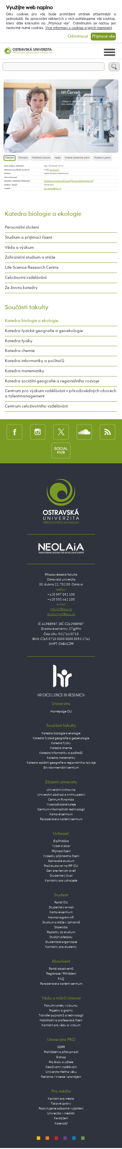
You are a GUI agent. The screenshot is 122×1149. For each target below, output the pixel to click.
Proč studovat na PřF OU (61, 866)
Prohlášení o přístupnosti (61, 1052)
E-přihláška (61, 841)
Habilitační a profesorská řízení (61, 1020)
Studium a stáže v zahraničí (61, 922)
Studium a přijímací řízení (28, 237)
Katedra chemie (20, 351)
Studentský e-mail (61, 907)
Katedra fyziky (19, 341)
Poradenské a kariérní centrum (61, 819)
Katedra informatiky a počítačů (34, 361)
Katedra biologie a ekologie (57, 181)
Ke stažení (61, 1118)
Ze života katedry (21, 288)
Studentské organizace (61, 942)
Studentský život (61, 875)
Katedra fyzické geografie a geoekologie (44, 331)
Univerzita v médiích (61, 1113)
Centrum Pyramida (61, 799)
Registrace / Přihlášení (61, 973)
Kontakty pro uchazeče (61, 880)
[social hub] (61, 450)
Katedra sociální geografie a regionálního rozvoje (52, 381)
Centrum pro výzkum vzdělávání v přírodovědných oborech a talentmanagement (60, 393)
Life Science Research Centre (32, 267)
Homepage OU (61, 711)
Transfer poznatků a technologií (61, 1015)
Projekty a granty (102, 158)
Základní (9, 158)
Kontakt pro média (61, 1098)
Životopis (23, 158)
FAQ (61, 979)
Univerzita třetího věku (61, 1072)
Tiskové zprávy (61, 1103)
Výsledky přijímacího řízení (61, 856)
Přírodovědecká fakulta (82, 181)
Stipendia (61, 927)
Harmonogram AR (61, 917)
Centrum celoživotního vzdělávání (36, 406)
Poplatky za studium (61, 932)
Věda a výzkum (19, 248)
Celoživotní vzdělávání (26, 278)
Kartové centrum (61, 814)
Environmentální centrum (61, 767)
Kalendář (61, 1123)
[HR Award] (61, 680)
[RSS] (107, 432)
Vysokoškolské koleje (61, 804)
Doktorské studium (61, 861)
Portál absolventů (61, 968)
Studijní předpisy (61, 937)
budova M (54, 170)
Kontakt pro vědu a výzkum (61, 1025)
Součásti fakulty (26, 307)
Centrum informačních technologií (61, 809)
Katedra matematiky (24, 371)
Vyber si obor (61, 846)
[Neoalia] (61, 548)
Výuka (58, 158)
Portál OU (61, 902)
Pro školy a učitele (61, 1062)
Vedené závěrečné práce (77, 158)
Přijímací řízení (61, 851)
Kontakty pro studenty (61, 947)
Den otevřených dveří (61, 870)
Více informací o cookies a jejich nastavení (78, 28)
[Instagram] (38, 432)
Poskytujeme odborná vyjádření (61, 1108)
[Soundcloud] (84, 432)
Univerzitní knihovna (61, 789)
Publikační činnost (41, 158)
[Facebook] (14, 432)
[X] (61, 432)
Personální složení (22, 227)
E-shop (61, 1057)
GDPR (61, 1047)
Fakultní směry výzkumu (61, 1005)
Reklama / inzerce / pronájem (61, 1076)
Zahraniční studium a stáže (30, 257)
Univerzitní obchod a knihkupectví (61, 794)
